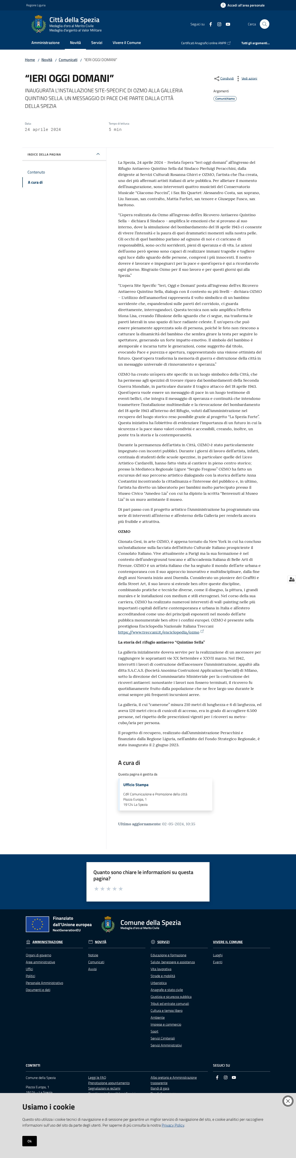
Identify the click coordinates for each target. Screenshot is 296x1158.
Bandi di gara (160, 1088)
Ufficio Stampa (135, 785)
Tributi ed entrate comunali (170, 1003)
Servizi (163, 941)
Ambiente (158, 1017)
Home (30, 60)
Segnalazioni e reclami (104, 1088)
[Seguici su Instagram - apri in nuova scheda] (217, 23)
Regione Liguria (36, 5)
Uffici (29, 968)
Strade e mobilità (163, 975)
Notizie (93, 955)
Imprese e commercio (166, 1024)
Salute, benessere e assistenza (173, 962)
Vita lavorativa (161, 968)
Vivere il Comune (228, 941)
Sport (154, 1031)
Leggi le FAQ (97, 1077)
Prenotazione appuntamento (109, 1082)
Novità (46, 60)
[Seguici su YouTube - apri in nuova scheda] (226, 23)
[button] (264, 24)
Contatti (33, 1065)
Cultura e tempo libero (166, 1010)
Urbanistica (159, 982)
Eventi (217, 962)
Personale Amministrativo (44, 982)
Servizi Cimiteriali (163, 1038)
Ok (30, 1141)
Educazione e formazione (168, 955)
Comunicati (68, 60)
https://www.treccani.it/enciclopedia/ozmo (158, 632)
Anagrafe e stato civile (167, 989)
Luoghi (218, 955)
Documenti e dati (38, 989)
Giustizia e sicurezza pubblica (171, 996)
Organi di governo (38, 955)
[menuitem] (45, 43)
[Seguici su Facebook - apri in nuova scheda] (209, 23)
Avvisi (92, 968)
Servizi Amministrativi (166, 1045)
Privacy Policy (173, 1125)
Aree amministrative (40, 962)
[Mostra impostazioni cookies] (292, 579)
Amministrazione (48, 941)
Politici (30, 975)
